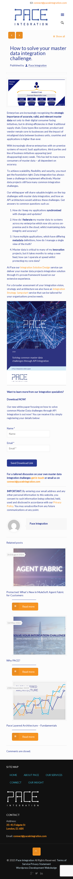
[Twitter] (37, 873)
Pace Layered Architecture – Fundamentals (31, 725)
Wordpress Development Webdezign (36, 867)
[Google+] (32, 873)
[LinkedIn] (42, 873)
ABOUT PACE (31, 775)
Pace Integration (38, 65)
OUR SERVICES (54, 775)
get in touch (37, 477)
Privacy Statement (41, 864)
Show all (60, 36)
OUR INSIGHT (36, 782)
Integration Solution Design (35, 267)
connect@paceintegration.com (50, 2)
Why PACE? (13, 660)
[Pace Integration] (36, 17)
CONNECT (16, 782)
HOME (13, 775)
